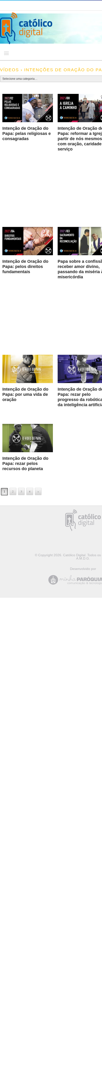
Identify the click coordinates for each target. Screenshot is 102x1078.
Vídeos (9, 69)
